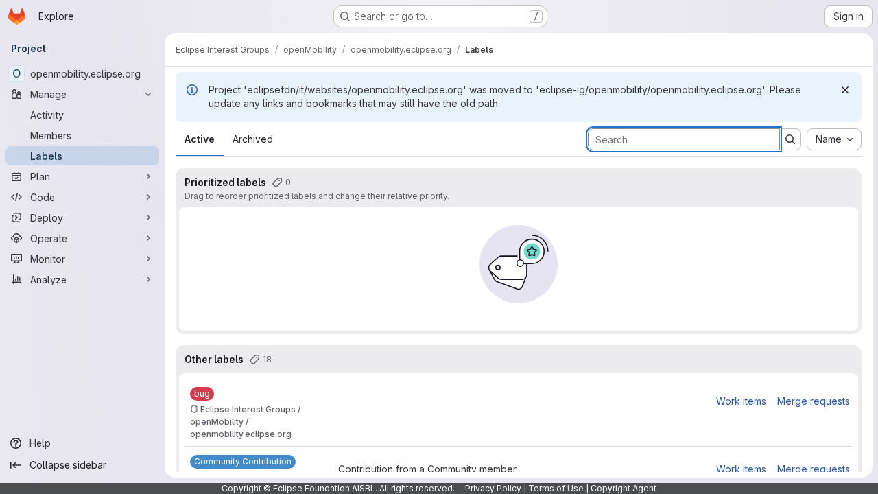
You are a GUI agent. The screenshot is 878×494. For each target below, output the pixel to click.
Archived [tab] (253, 139)
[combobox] (834, 139)
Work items (741, 401)
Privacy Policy (493, 488)
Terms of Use (556, 488)
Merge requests (813, 401)
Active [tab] (200, 139)
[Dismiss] (845, 90)
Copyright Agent (623, 488)
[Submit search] (790, 139)
